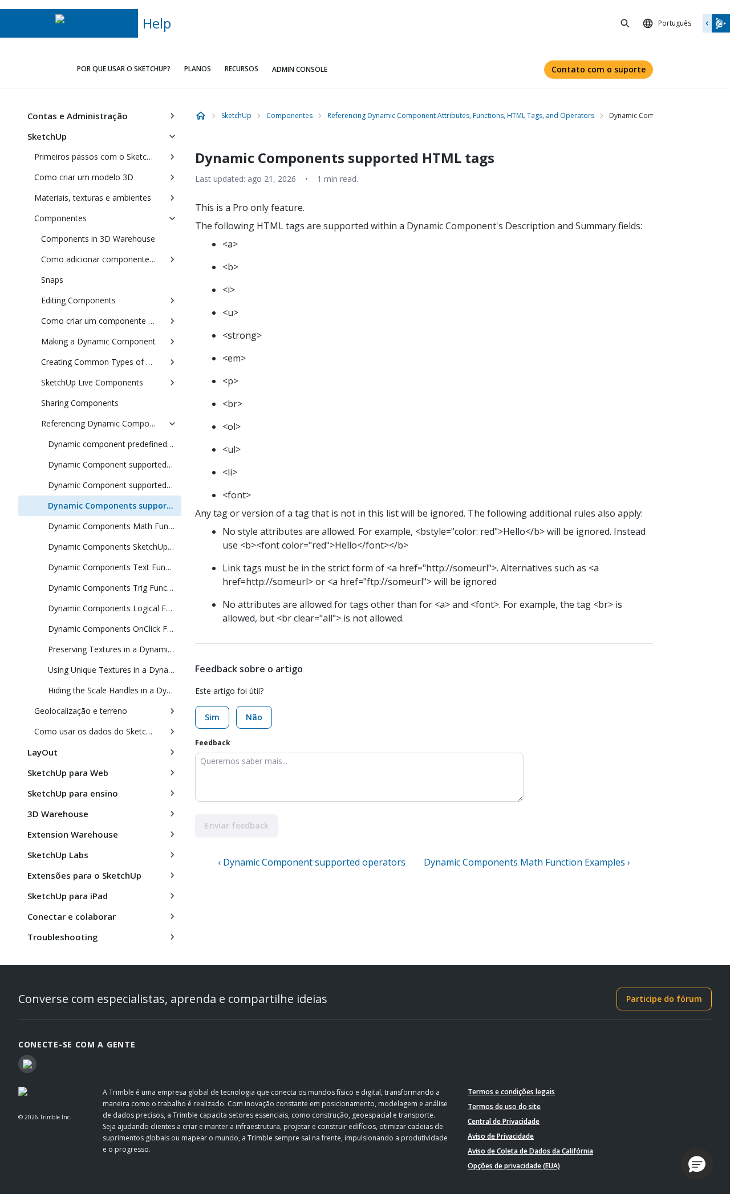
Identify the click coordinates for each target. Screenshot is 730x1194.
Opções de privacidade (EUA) (514, 1166)
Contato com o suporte (598, 69)
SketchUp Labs (57, 854)
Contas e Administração (77, 115)
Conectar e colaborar (71, 916)
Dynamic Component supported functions (114, 464)
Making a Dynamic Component (98, 341)
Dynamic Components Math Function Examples (114, 526)
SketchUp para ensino (72, 793)
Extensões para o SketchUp (84, 875)
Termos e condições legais (511, 1091)
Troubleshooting (62, 937)
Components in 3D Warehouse (98, 238)
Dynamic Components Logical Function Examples (114, 608)
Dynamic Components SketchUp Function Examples (114, 546)
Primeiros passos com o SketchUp (97, 156)
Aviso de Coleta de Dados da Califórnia (530, 1151)
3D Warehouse (57, 813)
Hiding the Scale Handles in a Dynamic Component (114, 690)
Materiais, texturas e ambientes (92, 197)
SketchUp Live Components (92, 382)
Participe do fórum (664, 998)
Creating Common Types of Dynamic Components (102, 361)
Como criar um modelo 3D (83, 177)
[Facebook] (27, 1064)
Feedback (212, 743)
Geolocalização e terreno (80, 710)
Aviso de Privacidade (501, 1136)
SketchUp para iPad (67, 895)
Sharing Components (80, 402)
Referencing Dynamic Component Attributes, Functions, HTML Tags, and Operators (102, 423)
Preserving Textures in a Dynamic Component (114, 649)
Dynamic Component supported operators (114, 485)
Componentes (60, 218)
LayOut (42, 752)
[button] (697, 1164)
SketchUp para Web (67, 772)
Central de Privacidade (504, 1121)
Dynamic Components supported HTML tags (114, 505)
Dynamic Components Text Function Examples (114, 567)
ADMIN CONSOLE (299, 69)
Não (254, 717)
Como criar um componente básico (102, 320)
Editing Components (78, 300)
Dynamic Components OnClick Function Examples (114, 628)
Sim (212, 717)
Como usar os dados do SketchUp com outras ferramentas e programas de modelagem (98, 731)
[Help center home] (200, 115)
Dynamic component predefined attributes (114, 443)
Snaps (52, 279)
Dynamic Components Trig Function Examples (114, 587)
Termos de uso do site (504, 1106)
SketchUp (47, 136)
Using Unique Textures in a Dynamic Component (114, 669)
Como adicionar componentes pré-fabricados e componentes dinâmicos (102, 259)
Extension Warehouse (72, 834)
